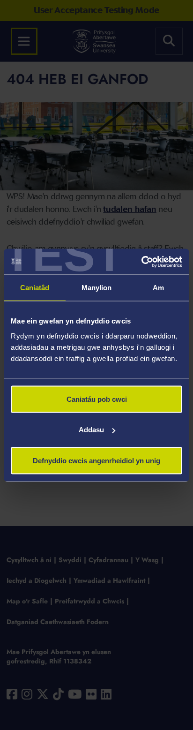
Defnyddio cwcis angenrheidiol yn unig (96, 460)
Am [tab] (158, 288)
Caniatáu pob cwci (97, 399)
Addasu (91, 430)
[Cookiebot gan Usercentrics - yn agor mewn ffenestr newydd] (141, 262)
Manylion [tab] (97, 288)
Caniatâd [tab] (35, 288)
